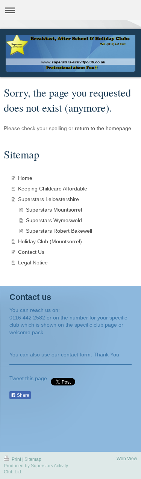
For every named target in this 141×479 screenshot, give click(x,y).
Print (16, 459)
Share (22, 395)
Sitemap (32, 459)
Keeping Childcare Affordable (52, 189)
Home (25, 178)
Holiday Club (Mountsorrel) (50, 241)
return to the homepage (103, 128)
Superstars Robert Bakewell (59, 231)
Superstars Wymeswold (54, 220)
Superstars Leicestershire (48, 199)
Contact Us (31, 252)
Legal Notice (33, 262)
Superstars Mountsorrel (54, 210)
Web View (127, 458)
